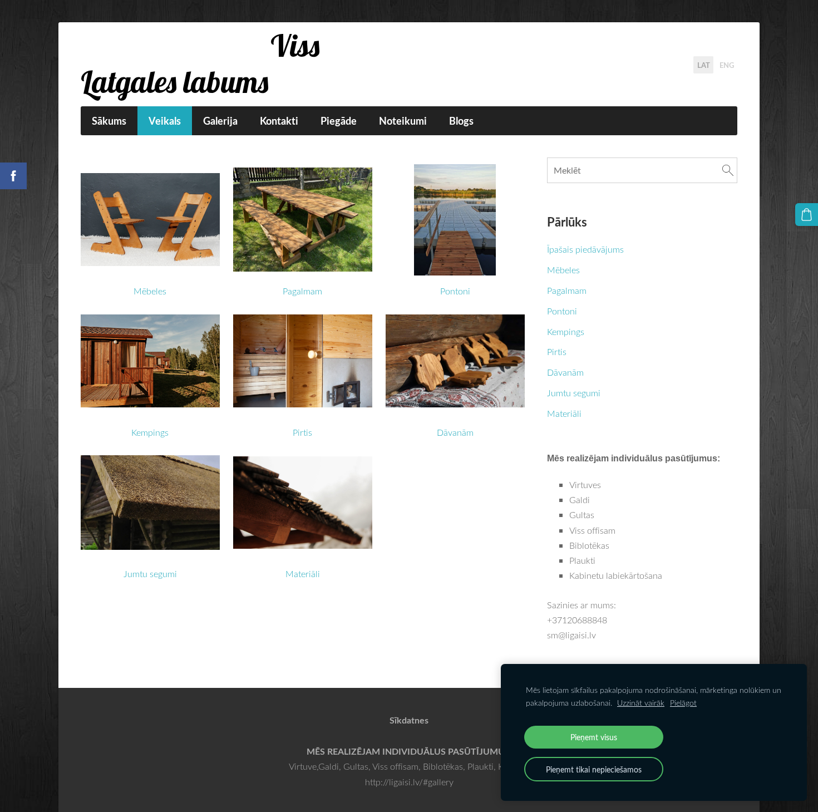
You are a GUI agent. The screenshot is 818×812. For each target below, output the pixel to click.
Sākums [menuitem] (109, 121)
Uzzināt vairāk (640, 702)
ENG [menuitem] (727, 65)
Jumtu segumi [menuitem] (573, 393)
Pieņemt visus (593, 736)
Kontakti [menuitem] (279, 121)
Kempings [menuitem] (565, 332)
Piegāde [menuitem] (339, 121)
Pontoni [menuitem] (562, 311)
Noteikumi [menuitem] (403, 121)
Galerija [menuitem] (220, 121)
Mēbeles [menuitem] (563, 270)
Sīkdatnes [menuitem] (409, 719)
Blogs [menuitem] (461, 121)
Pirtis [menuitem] (556, 352)
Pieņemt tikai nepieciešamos (594, 769)
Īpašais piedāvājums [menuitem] (585, 249)
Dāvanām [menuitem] (565, 372)
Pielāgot (683, 702)
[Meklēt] (728, 170)
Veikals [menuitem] (165, 121)
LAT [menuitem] (703, 65)
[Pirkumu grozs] (806, 214)
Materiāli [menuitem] (564, 413)
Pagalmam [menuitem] (567, 290)
